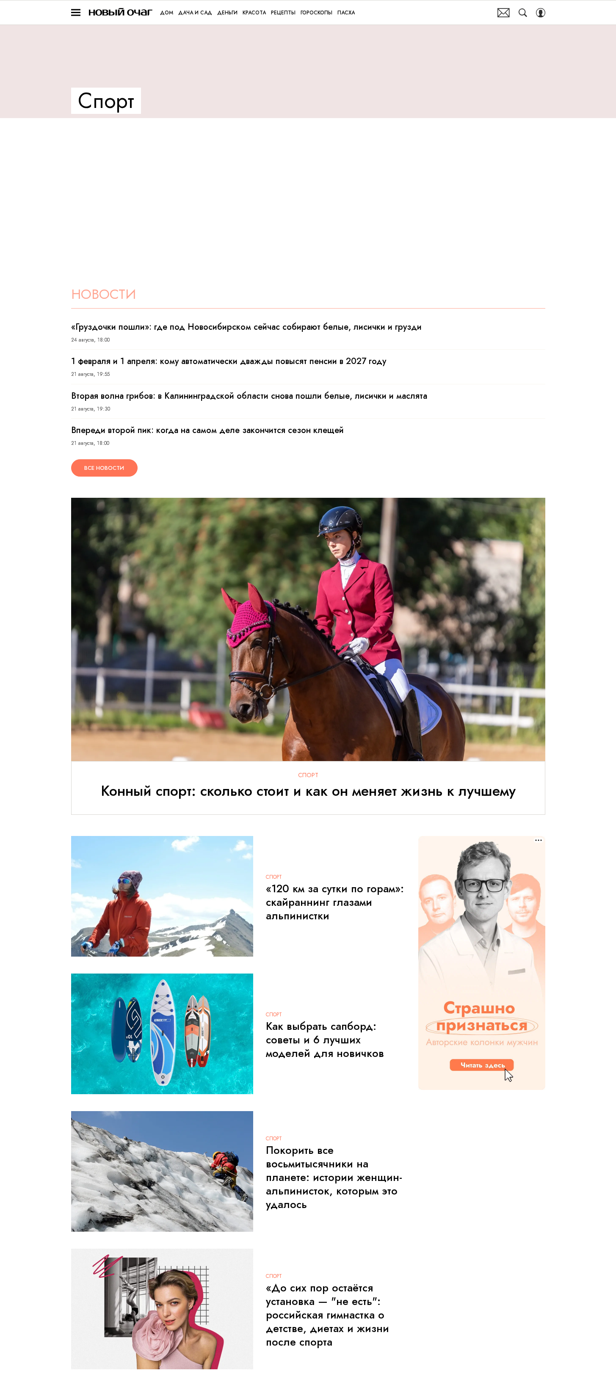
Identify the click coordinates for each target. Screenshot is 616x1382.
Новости (103, 294)
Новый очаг (120, 12)
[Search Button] (523, 12)
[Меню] (75, 12)
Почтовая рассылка (503, 12)
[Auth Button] (540, 12)
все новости (104, 468)
